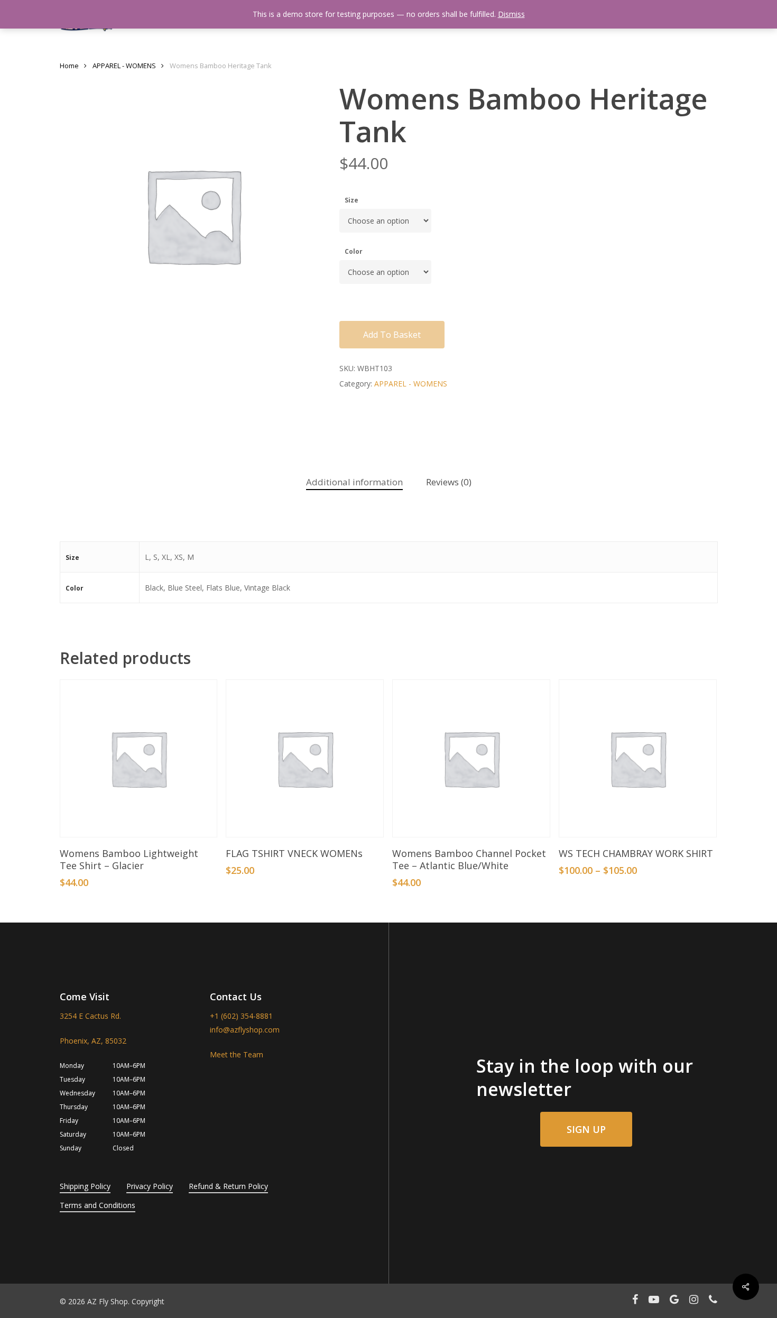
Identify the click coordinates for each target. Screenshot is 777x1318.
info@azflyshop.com (245, 1030)
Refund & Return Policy (228, 1186)
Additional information (354, 482)
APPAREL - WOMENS (124, 65)
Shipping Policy (85, 1186)
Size (351, 200)
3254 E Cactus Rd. (90, 1016)
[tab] (354, 482)
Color (354, 251)
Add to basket (392, 334)
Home (69, 65)
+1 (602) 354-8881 (241, 1016)
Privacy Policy (149, 1186)
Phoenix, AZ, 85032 (93, 1041)
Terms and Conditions (97, 1205)
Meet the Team (236, 1054)
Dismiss (511, 14)
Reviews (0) (448, 482)
